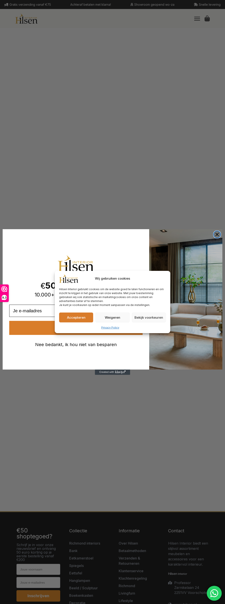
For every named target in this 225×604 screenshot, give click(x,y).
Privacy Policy (110, 327)
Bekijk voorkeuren (148, 317)
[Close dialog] (217, 234)
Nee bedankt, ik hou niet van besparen (76, 344)
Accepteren (76, 317)
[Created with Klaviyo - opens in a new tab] (112, 372)
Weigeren (112, 317)
